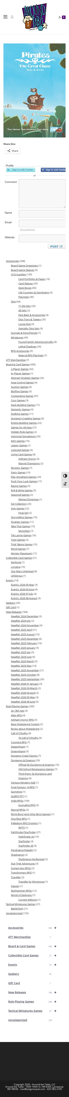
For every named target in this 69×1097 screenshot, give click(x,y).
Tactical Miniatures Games (32, 1010)
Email (8, 222)
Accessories (32, 927)
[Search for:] (11, 16)
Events (32, 964)
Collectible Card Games (32, 955)
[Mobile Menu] (5, 16)
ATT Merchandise (29, 937)
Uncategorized (30, 1020)
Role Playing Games (32, 1001)
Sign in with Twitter (20, 170)
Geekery (29, 974)
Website (10, 237)
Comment (11, 181)
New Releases (32, 992)
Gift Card (29, 983)
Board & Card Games (32, 946)
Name (8, 212)
